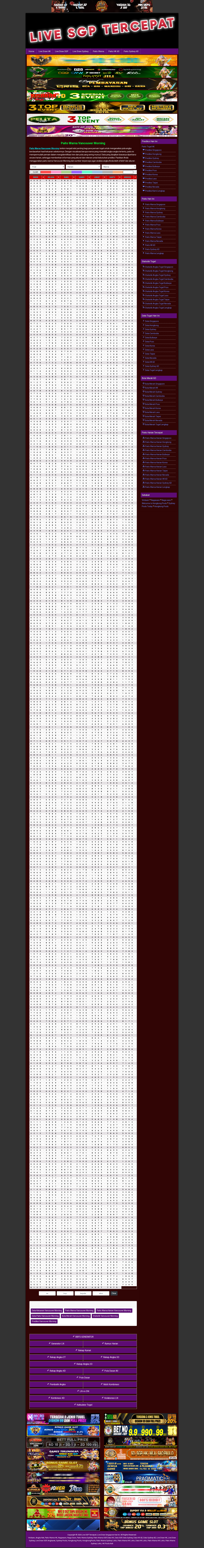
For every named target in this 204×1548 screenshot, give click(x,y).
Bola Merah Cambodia (155, 396)
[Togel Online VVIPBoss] (102, 61)
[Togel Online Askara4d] (63, 1466)
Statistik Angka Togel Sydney (158, 275)
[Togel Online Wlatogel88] (63, 1490)
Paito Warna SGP (100, 1538)
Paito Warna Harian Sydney (157, 446)
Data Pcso (149, 341)
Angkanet (51, 1541)
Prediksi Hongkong (153, 154)
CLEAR (35, 172)
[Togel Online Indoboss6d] (140, 1419)
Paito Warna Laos (152, 233)
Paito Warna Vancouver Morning (83, 143)
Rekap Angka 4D (57, 1370)
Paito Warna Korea (153, 229)
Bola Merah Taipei (153, 416)
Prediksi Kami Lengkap (155, 191)
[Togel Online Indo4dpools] (63, 1525)
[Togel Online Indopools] (140, 1502)
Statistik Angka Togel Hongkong (159, 271)
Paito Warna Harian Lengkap (157, 487)
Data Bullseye (151, 337)
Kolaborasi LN (111, 1398)
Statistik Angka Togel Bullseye (158, 283)
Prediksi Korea (151, 174)
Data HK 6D (150, 362)
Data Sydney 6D (152, 366)
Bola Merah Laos (152, 412)
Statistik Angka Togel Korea (157, 291)
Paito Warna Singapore (155, 204)
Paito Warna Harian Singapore (158, 438)
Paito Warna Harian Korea (156, 462)
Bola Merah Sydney (153, 392)
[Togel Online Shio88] (140, 1513)
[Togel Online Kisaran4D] (102, 96)
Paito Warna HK (51, 1538)
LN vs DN (84, 1391)
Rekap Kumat (84, 1350)
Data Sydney (150, 329)
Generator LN (57, 1343)
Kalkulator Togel (84, 1404)
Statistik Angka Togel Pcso (156, 287)
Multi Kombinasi (111, 1384)
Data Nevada (150, 358)
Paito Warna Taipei (153, 237)
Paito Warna (98, 51)
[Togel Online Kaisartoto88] (63, 1513)
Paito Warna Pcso (153, 225)
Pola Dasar (84, 1377)
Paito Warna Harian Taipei (156, 471)
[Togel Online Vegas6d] (63, 1454)
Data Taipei (150, 354)
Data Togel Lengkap (154, 370)
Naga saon (166, 500)
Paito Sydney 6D (131, 51)
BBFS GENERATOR (84, 1336)
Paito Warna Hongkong (155, 208)
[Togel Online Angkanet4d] (140, 1490)
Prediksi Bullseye (152, 166)
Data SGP (118, 1538)
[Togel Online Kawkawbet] (63, 1443)
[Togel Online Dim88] (102, 72)
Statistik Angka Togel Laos (156, 295)
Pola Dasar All (111, 1370)
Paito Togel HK (148, 146)
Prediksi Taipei (151, 183)
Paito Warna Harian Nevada (157, 475)
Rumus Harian (111, 1343)
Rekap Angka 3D (111, 1357)
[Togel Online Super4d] (102, 84)
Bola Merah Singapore (155, 384)
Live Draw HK (45, 51)
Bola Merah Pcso (152, 404)
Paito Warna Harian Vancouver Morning (114, 1310)
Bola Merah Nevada (153, 420)
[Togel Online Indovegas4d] (140, 1525)
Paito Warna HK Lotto (126, 1541)
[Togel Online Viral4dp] (102, 131)
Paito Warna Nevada (154, 241)
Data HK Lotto (141, 1541)
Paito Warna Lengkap (154, 253)
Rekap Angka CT (57, 1357)
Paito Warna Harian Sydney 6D (158, 483)
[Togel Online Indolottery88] (140, 1478)
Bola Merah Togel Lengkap (156, 424)
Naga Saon (71, 1538)
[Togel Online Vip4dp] (140, 1443)
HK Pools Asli (107, 1543)
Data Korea (150, 346)
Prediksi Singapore (153, 150)
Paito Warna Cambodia (155, 217)
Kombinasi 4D (57, 1398)
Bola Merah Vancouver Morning (76, 1316)
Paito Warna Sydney (154, 212)
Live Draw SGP (61, 51)
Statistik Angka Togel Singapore (159, 267)
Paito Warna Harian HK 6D (156, 479)
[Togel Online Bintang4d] (63, 1478)
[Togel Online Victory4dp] (63, 1431)
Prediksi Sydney (152, 158)
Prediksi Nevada (152, 187)
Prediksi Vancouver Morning (44, 1321)
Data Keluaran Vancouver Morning (47, 1310)
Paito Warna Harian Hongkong (158, 442)
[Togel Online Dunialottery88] (140, 1454)
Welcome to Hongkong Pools (154, 503)
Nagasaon (155, 500)
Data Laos (149, 350)
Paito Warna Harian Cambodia (158, 450)
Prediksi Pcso (151, 170)
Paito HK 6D (114, 51)
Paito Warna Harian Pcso (156, 458)
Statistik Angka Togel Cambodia (159, 279)
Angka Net (40, 1538)
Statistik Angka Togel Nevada (158, 303)
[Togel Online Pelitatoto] (102, 120)
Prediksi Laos (151, 179)
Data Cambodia (152, 333)
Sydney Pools (61, 1541)
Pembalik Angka (57, 1384)
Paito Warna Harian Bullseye (157, 454)
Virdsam (145, 500)
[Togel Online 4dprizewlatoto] (63, 1502)
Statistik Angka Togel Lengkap (158, 308)
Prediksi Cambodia (153, 162)
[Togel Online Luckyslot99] (140, 1431)
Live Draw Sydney (81, 51)
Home (31, 51)
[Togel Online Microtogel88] (63, 1419)
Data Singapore (152, 321)
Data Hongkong (152, 325)
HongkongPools (88, 1541)
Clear (114, 1293)
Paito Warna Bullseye (154, 221)
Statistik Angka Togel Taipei (157, 299)
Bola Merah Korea (153, 408)
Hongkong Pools (161, 506)
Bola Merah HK (151, 388)
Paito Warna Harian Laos (156, 467)
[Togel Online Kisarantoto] (102, 108)
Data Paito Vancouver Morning (45, 1316)
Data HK (110, 1538)
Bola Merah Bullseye (154, 400)
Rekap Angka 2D (84, 1364)
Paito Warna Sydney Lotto (106, 1541)
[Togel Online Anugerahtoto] (140, 1466)
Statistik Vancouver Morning (105, 1316)
